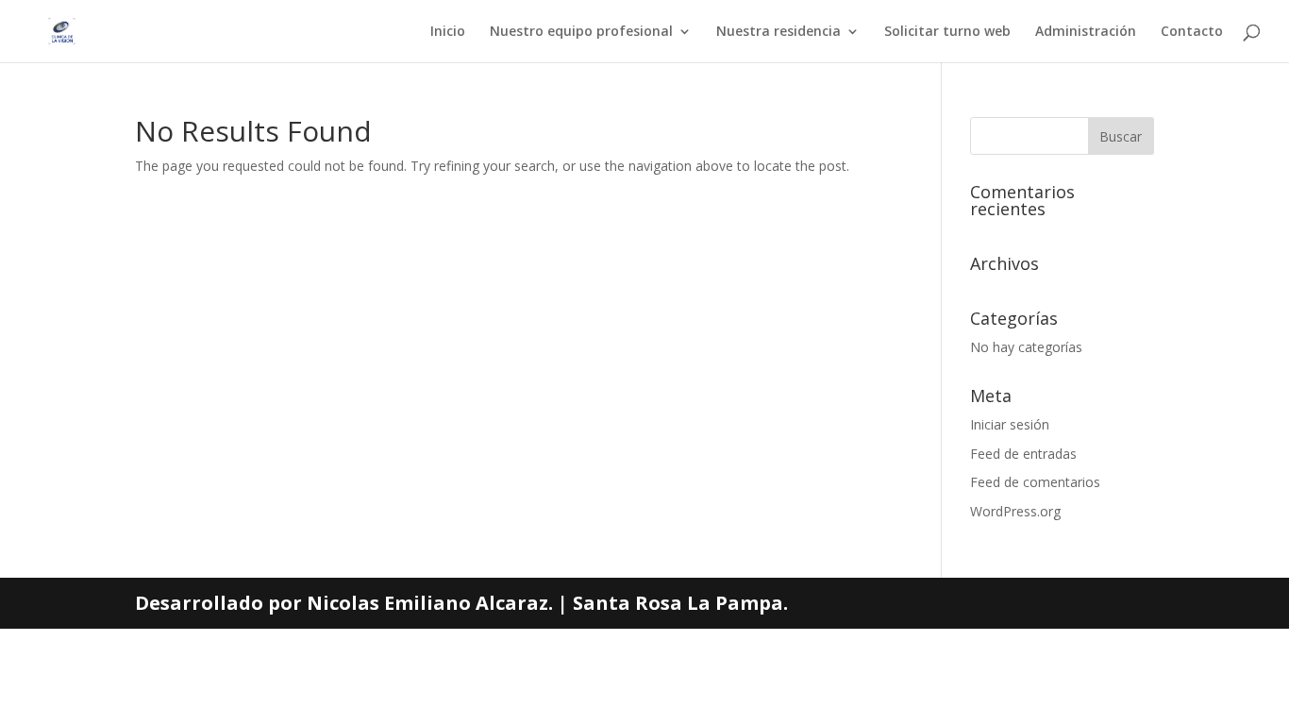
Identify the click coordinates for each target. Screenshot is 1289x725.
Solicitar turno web (947, 32)
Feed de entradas (1023, 454)
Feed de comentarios (1035, 482)
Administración (1085, 32)
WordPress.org (1015, 511)
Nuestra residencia (778, 32)
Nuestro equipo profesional (581, 32)
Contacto (1192, 32)
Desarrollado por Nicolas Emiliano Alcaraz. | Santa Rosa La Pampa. (461, 602)
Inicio (447, 32)
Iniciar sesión (1009, 424)
